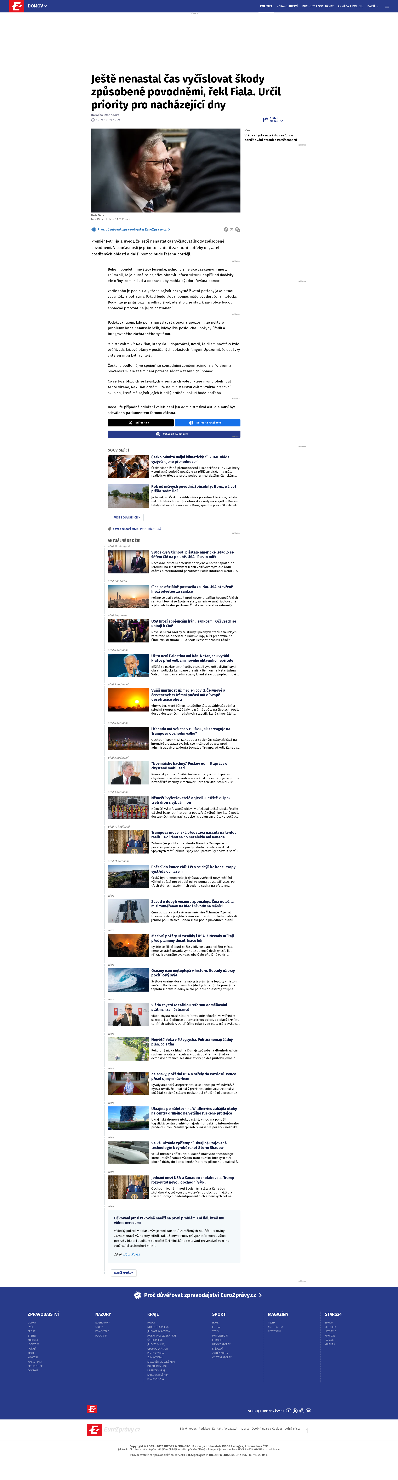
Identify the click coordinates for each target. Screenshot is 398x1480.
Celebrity (330, 1327)
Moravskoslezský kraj (161, 1335)
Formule (217, 1340)
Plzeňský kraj (156, 1353)
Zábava (329, 1340)
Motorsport (220, 1335)
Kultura (33, 1340)
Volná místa (292, 1428)
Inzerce (244, 1428)
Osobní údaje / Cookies (267, 1428)
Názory (103, 1314)
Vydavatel (230, 1428)
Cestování (274, 1331)
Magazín (33, 1357)
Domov (35, 6)
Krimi (31, 1353)
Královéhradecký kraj (161, 1361)
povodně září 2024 (125, 529)
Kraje (153, 1314)
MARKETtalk (35, 1361)
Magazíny (278, 1314)
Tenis (215, 1331)
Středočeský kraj (158, 1327)
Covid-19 (33, 1370)
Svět (30, 1327)
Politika (266, 6)
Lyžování (217, 1348)
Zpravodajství (43, 1314)
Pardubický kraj (157, 1366)
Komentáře (102, 1331)
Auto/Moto (275, 1327)
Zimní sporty (220, 1353)
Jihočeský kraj (156, 1344)
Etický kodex (188, 1428)
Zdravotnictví (287, 6)
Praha (151, 1322)
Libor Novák (131, 1254)
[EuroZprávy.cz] (18, 6)
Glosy (99, 1327)
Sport (31, 1331)
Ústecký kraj (155, 1340)
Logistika (33, 1344)
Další (371, 6)
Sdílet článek (274, 119)
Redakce (204, 1428)
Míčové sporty (221, 1344)
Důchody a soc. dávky (318, 6)
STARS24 (333, 1314)
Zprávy (329, 1322)
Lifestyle (330, 1331)
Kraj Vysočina (156, 1379)
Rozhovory (102, 1322)
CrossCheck (35, 1366)
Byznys (32, 1335)
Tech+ (271, 1322)
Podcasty (101, 1335)
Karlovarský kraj (158, 1374)
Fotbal (216, 1327)
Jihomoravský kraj (159, 1331)
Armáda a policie (350, 6)
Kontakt (217, 1428)
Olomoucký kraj (157, 1348)
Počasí (32, 1348)
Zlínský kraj (155, 1357)
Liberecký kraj (156, 1370)
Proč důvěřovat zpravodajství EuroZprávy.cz (132, 229)
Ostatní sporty (222, 1357)
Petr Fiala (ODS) (150, 529)
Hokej (215, 1322)
